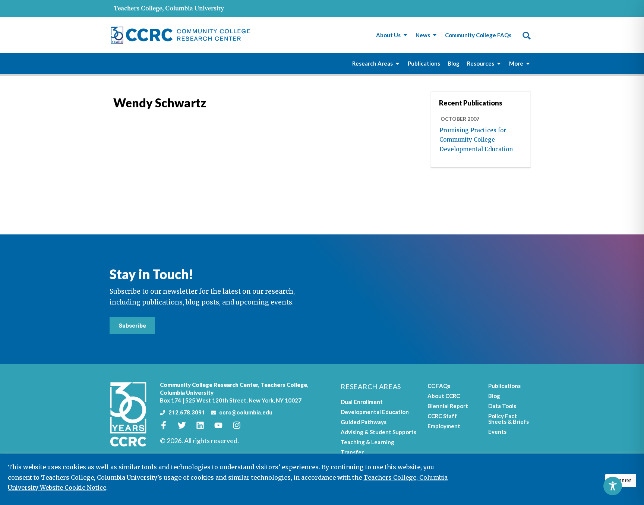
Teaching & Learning (367, 442)
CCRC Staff (442, 416)
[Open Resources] (499, 63)
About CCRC (443, 395)
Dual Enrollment (362, 401)
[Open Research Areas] (397, 63)
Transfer (352, 452)
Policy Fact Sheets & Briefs (508, 419)
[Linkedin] (204, 425)
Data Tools (502, 406)
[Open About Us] (405, 35)
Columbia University (187, 392)
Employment (443, 426)
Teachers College (284, 384)
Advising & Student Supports (378, 432)
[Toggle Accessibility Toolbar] (613, 486)
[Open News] (435, 35)
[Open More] (528, 63)
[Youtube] (222, 425)
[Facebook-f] (168, 425)
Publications (504, 385)
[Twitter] (186, 425)
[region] (322, 479)
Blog (494, 395)
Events (497, 431)
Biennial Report (447, 406)
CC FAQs (438, 385)
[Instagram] (241, 425)
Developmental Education (375, 411)
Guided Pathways (363, 422)
